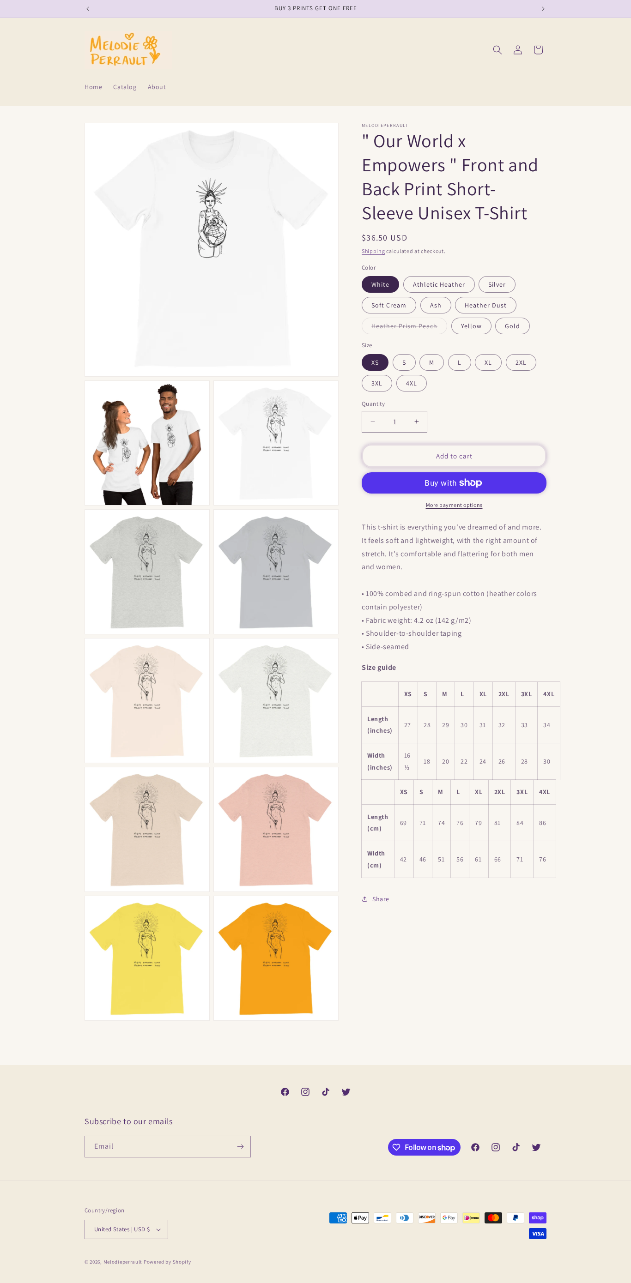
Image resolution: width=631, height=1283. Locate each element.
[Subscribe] (240, 1146)
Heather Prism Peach (409, 327)
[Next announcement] (543, 9)
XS (375, 362)
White (380, 284)
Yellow (471, 326)
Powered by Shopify (167, 1262)
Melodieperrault (123, 1262)
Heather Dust (486, 305)
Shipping (373, 250)
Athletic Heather (439, 284)
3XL (376, 383)
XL (488, 362)
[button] (497, 50)
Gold (512, 326)
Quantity (373, 403)
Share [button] (380, 899)
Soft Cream (389, 305)
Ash (436, 305)
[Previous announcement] (88, 9)
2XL (521, 362)
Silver (497, 284)
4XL (411, 383)
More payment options (454, 504)
